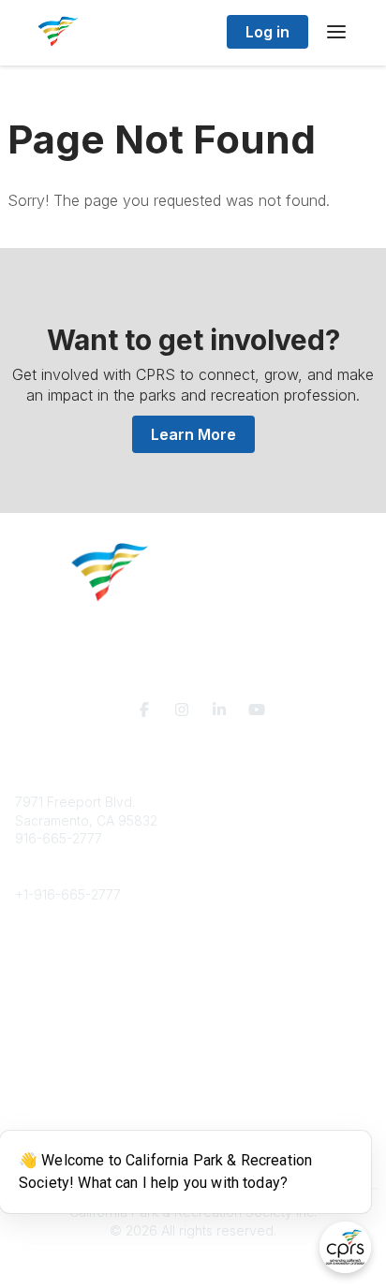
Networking (50, 1044)
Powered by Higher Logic (193, 1263)
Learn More (193, 434)
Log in (267, 31)
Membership (53, 1063)
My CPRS (43, 1082)
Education (45, 969)
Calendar (43, 1099)
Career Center (59, 988)
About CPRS (52, 951)
